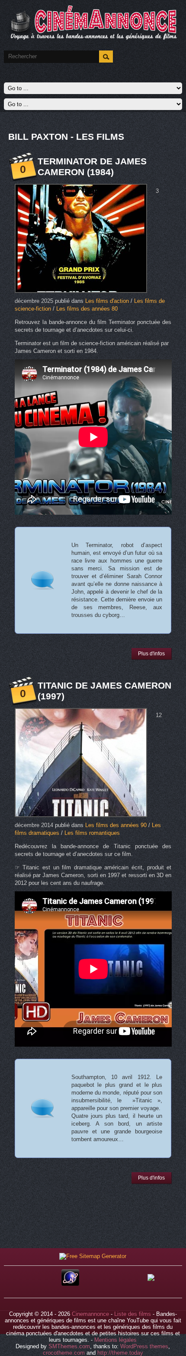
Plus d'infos (151, 654)
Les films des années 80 (87, 308)
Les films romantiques (92, 833)
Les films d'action (107, 301)
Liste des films (132, 1314)
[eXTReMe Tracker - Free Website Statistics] (70, 1283)
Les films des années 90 (116, 825)
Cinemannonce (90, 1314)
